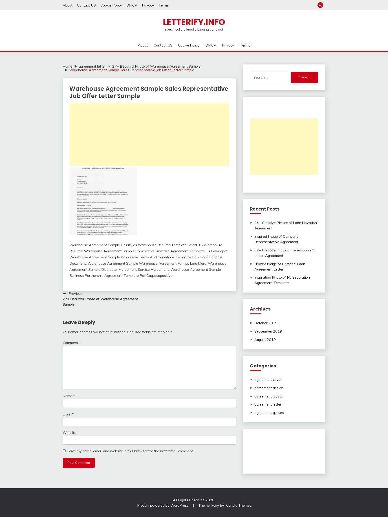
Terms (164, 5)
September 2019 (268, 331)
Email (68, 414)
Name (69, 395)
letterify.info (194, 22)
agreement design (268, 388)
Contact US (86, 5)
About (68, 5)
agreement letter (267, 404)
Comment (72, 342)
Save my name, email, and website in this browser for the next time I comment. (131, 451)
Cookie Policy (111, 5)
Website (69, 432)
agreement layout (268, 396)
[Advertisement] (149, 134)
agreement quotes (269, 412)
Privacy (148, 5)
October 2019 (265, 323)
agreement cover (268, 379)
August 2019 (265, 339)
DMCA (131, 5)
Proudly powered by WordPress (163, 505)
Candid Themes (238, 505)
